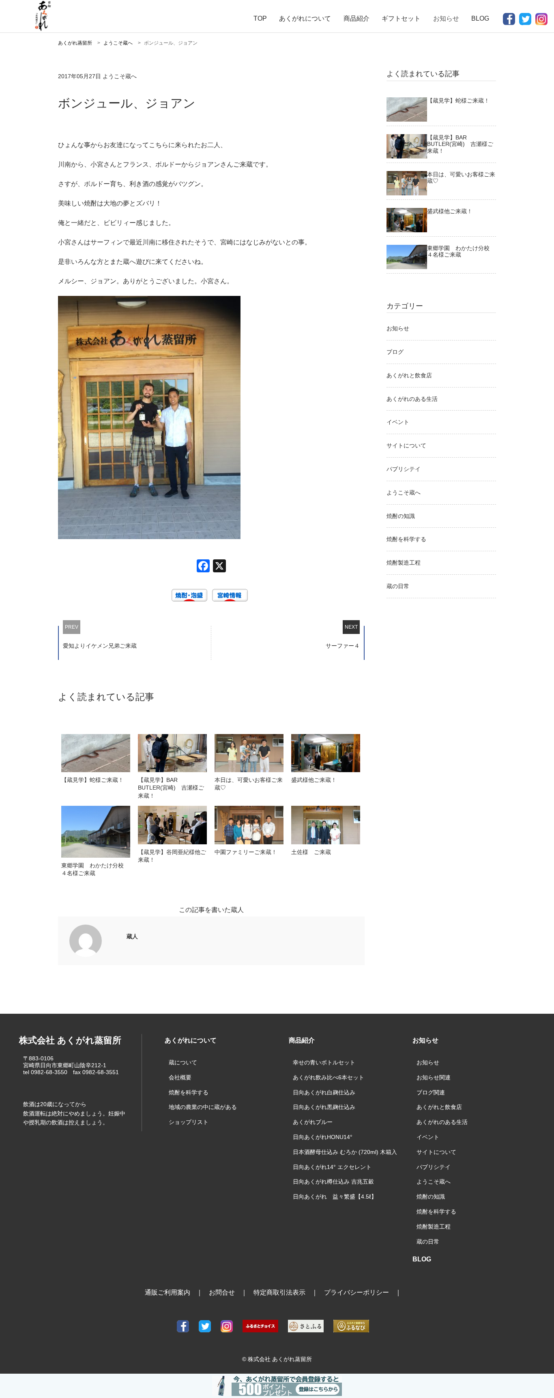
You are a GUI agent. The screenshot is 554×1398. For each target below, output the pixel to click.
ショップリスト (188, 1122)
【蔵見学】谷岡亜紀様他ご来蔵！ (172, 856)
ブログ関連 (431, 1092)
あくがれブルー (313, 1122)
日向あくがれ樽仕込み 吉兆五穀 (333, 1181)
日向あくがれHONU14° (322, 1137)
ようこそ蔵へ (404, 492)
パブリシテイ (404, 469)
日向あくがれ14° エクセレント (332, 1167)
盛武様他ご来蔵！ (314, 780)
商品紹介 (356, 18)
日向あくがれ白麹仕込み (324, 1092)
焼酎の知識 (401, 516)
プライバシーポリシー (356, 1292)
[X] (219, 566)
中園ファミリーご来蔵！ (246, 852)
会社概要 (180, 1077)
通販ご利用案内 (167, 1292)
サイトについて (406, 445)
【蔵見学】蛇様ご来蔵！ (92, 780)
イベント (398, 422)
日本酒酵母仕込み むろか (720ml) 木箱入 (345, 1152)
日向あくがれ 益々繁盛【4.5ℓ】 (335, 1196)
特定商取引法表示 (279, 1292)
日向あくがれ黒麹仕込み (324, 1107)
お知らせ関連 (434, 1077)
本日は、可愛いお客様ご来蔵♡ (249, 784)
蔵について (183, 1062)
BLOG (480, 18)
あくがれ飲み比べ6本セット (328, 1077)
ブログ (395, 352)
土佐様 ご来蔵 (311, 852)
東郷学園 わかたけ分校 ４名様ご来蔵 (95, 869)
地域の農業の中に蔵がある (203, 1107)
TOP (260, 18)
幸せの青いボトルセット (324, 1062)
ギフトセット (401, 18)
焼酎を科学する (406, 539)
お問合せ (222, 1292)
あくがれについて (305, 18)
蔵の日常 (398, 586)
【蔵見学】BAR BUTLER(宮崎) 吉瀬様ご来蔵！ (171, 788)
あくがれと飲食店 (409, 375)
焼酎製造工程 (404, 562)
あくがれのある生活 (412, 399)
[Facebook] (203, 566)
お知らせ (398, 328)
